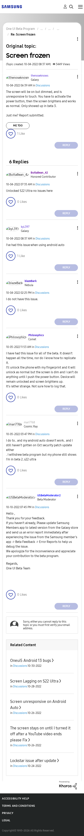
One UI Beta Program (20, 29)
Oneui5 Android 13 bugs (30, 660)
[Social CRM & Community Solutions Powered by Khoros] (68, 785)
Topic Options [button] (71, 39)
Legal (6, 820)
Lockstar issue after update (33, 760)
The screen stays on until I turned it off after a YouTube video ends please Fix (40, 734)
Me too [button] (18, 125)
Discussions (43, 85)
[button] (71, 77)
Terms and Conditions (18, 806)
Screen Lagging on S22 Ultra (34, 681)
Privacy (7, 813)
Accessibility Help (15, 798)
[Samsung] (12, 6)
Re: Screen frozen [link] (23, 34)
